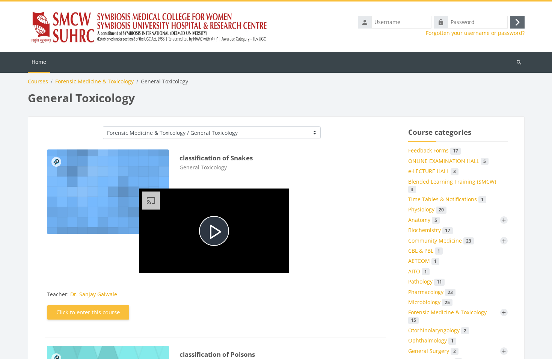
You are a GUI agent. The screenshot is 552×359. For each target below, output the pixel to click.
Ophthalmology (431, 340)
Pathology (425, 281)
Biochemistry (429, 230)
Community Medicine (439, 240)
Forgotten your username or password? (475, 33)
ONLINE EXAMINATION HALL (447, 160)
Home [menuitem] (39, 61)
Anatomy (422, 219)
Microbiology (429, 302)
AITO (417, 271)
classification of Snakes (216, 158)
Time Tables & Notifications (446, 199)
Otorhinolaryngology (437, 330)
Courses (38, 81)
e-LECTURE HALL (432, 171)
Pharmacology (430, 292)
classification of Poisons (217, 354)
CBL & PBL (424, 250)
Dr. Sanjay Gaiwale (93, 294)
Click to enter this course (88, 312)
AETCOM (422, 260)
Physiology (426, 209)
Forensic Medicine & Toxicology (94, 81)
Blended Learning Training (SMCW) (452, 185)
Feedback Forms (433, 150)
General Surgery (432, 350)
